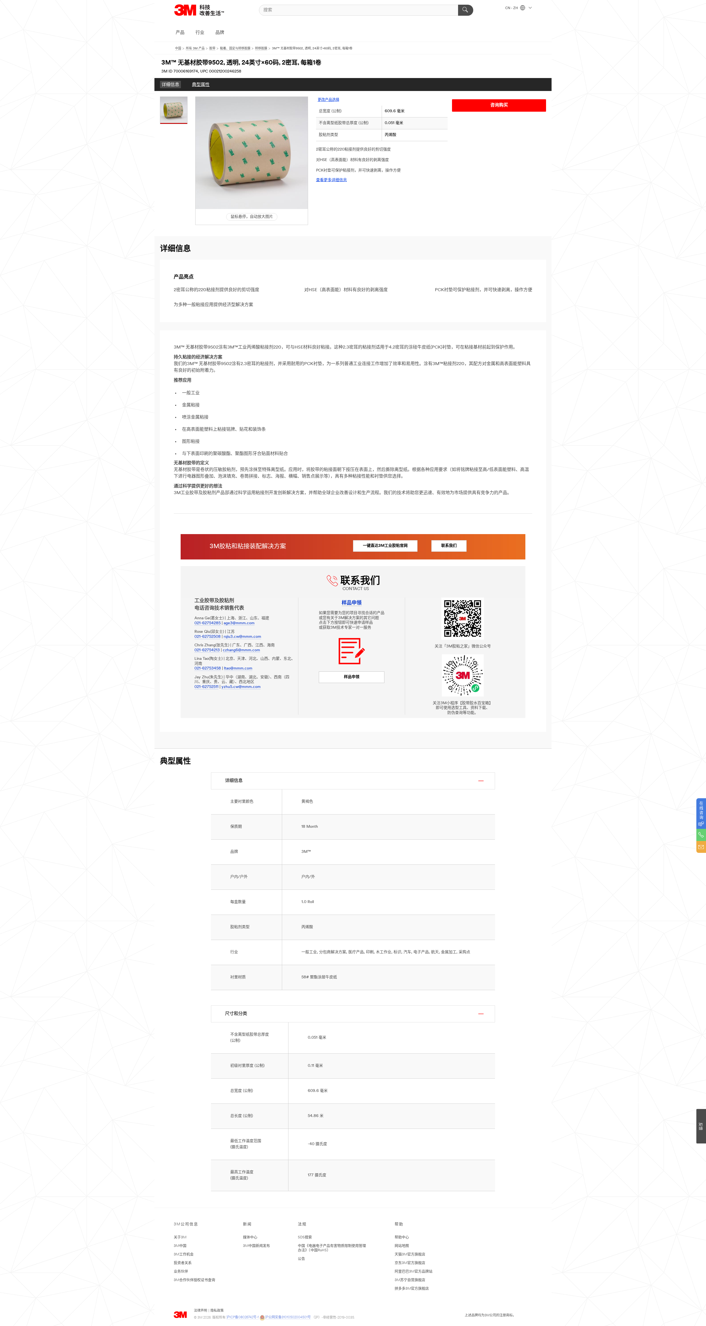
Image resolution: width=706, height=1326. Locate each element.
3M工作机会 (184, 1254)
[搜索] (465, 10)
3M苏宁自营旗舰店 (410, 1280)
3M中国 (180, 1246)
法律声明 (200, 1310)
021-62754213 (207, 650)
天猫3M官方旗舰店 (410, 1254)
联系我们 (449, 546)
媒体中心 (250, 1237)
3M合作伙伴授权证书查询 (194, 1280)
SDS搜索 (305, 1237)
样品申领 (351, 677)
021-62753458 (207, 668)
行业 (200, 33)
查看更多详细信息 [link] (331, 180)
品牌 (219, 33)
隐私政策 (217, 1310)
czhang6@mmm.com (241, 650)
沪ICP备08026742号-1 (242, 1317)
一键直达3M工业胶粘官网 (385, 546)
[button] (252, 153)
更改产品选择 (328, 100)
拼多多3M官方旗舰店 (412, 1288)
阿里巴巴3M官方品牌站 (413, 1271)
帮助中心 (402, 1237)
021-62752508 (207, 637)
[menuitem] (170, 84)
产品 (180, 33)
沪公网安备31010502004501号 (288, 1317)
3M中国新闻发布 (256, 1246)
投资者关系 (183, 1263)
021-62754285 (207, 623)
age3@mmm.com (239, 623)
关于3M (180, 1237)
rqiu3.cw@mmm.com (242, 637)
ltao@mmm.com (238, 668)
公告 (301, 1259)
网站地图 (402, 1246)
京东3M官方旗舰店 (410, 1263)
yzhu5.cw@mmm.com (241, 687)
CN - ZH (512, 8)
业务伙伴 (181, 1271)
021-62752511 (206, 687)
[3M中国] (206, 10)
